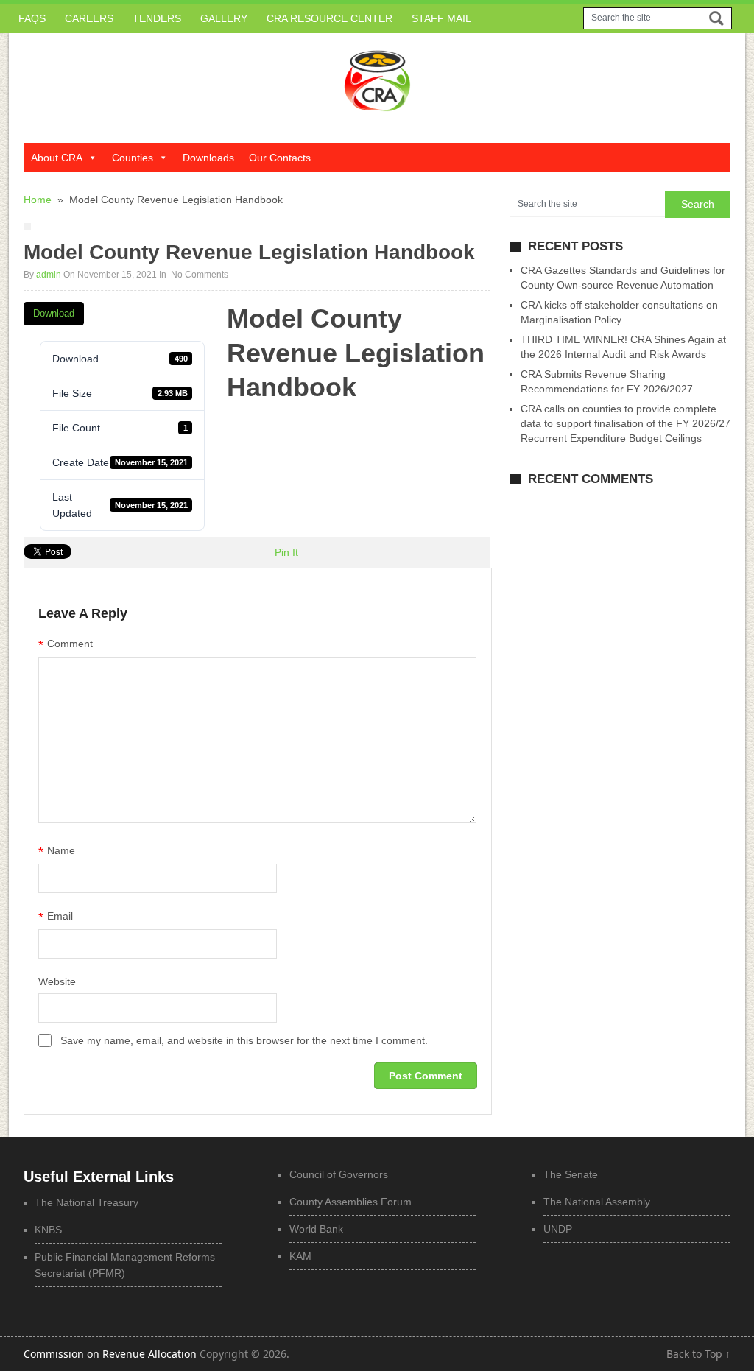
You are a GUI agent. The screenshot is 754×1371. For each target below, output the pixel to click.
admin (48, 274)
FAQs (32, 18)
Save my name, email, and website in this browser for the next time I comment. (244, 1040)
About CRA (56, 157)
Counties (132, 157)
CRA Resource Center (329, 18)
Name (56, 852)
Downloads (208, 157)
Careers (89, 18)
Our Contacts (280, 157)
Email (55, 917)
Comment (65, 645)
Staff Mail (441, 18)
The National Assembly (596, 1202)
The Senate (570, 1174)
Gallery (223, 18)
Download (53, 313)
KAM (300, 1256)
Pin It (286, 552)
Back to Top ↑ (698, 1354)
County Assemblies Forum (350, 1202)
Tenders (157, 18)
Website (57, 981)
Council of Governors (338, 1174)
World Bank (316, 1229)
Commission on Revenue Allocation (110, 1354)
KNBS (48, 1230)
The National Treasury (86, 1202)
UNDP (557, 1229)
